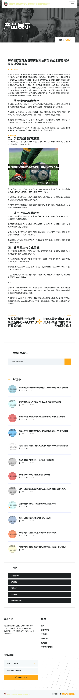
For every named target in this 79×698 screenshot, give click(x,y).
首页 (60, 40)
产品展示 (14, 582)
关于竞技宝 (15, 576)
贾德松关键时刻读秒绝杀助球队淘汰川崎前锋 (35, 518)
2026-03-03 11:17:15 (17, 69)
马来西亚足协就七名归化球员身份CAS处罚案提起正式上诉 (40, 402)
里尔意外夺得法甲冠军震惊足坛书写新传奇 (34, 475)
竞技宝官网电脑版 (68, 694)
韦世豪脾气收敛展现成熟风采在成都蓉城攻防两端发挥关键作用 (42, 417)
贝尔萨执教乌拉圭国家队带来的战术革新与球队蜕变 (37, 533)
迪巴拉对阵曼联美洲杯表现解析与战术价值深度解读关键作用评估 (42, 489)
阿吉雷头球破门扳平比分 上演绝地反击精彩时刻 (36, 460)
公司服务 (14, 594)
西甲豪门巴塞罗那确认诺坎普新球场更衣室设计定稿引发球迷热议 (42, 547)
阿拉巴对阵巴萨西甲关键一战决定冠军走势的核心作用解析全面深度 (43, 446)
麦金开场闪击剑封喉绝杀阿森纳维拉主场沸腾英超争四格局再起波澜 (43, 388)
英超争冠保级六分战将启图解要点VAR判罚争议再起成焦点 (22, 322)
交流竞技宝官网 (16, 601)
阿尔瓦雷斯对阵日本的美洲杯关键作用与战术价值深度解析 (57, 322)
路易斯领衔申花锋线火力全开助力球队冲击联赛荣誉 (37, 504)
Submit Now (22, 677)
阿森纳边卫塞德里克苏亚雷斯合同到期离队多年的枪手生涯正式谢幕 (43, 431)
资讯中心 (14, 588)
